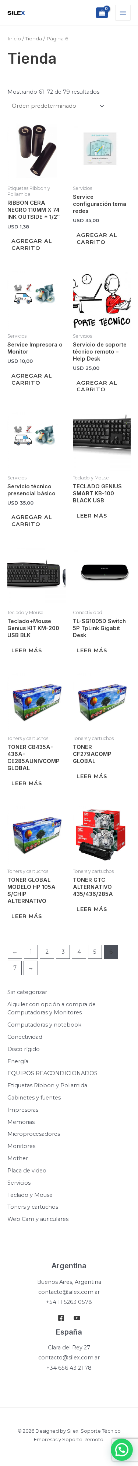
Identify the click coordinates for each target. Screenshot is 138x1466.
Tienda (33, 38)
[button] (122, 1450)
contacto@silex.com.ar (69, 1292)
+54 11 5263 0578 (69, 1302)
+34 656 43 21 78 (69, 1368)
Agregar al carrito (31, 244)
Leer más (92, 515)
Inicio (14, 38)
